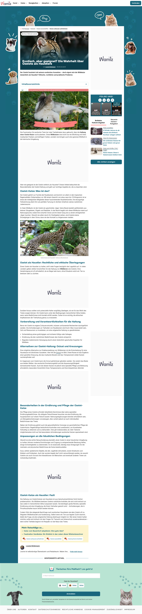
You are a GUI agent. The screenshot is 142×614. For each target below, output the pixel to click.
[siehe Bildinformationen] (86, 33)
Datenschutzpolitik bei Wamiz (77, 599)
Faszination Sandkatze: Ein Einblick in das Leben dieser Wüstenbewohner (53, 534)
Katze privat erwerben (75, 539)
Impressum (129, 609)
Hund (64, 585)
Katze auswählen (56, 539)
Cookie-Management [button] (95, 609)
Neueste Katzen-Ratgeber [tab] (114, 122)
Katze (74, 585)
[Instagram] (108, 100)
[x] (104, 100)
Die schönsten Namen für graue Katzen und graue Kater (112, 143)
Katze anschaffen (42, 29)
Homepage (25, 29)
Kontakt (32, 609)
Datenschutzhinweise (49, 609)
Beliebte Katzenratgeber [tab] (98, 122)
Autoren (22, 609)
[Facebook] (100, 100)
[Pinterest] (112, 100)
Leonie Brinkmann (50, 67)
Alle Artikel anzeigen (106, 162)
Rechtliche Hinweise (72, 609)
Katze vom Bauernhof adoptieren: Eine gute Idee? (44, 531)
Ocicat (58, 353)
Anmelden (71, 594)
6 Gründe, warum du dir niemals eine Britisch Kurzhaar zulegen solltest (112, 132)
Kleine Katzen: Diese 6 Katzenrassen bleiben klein (112, 154)
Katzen (33, 29)
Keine (81, 585)
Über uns (11, 609)
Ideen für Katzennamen (110, 138)
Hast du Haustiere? (71, 581)
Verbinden (136, 3)
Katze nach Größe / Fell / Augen (110, 149)
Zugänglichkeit (115, 609)
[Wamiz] (6, 3)
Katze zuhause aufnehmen (58, 29)
